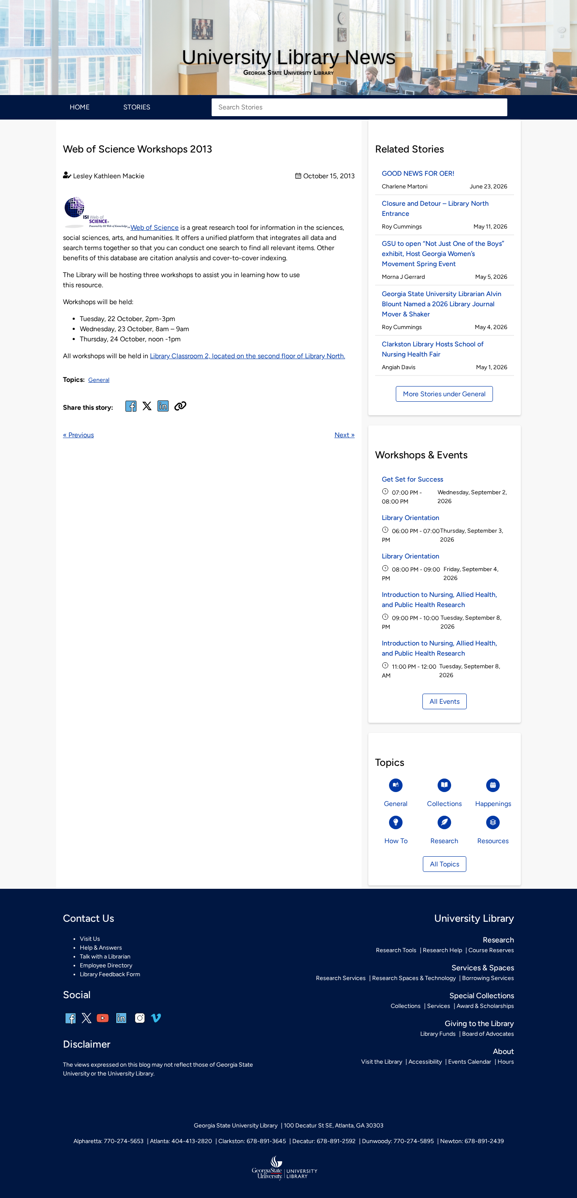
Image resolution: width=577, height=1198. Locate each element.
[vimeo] (156, 1021)
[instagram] (139, 1023)
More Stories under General (444, 394)
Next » (345, 435)
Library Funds (438, 1033)
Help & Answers (101, 947)
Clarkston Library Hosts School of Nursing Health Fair (433, 349)
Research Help (442, 950)
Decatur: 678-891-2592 (324, 1141)
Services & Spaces (483, 967)
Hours (506, 1061)
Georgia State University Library (288, 72)
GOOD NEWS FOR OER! (418, 173)
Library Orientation (410, 518)
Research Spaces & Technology (414, 978)
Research (498, 940)
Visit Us (90, 938)
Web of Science (155, 227)
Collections (406, 1006)
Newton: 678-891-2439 (472, 1141)
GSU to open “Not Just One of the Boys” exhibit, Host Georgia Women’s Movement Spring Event (443, 254)
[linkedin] (121, 1023)
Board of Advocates (488, 1033)
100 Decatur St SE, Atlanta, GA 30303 (334, 1125)
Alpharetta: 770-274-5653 (108, 1141)
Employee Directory (106, 965)
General (98, 380)
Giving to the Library (479, 1023)
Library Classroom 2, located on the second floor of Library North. (247, 356)
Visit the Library (381, 1061)
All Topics (444, 864)
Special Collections (481, 995)
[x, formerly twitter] (147, 409)
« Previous (78, 435)
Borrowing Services (488, 978)
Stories (136, 107)
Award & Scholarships (485, 1006)
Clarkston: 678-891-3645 (252, 1141)
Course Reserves (491, 950)
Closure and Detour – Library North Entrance (435, 208)
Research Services (341, 978)
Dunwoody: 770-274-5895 (398, 1141)
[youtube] (102, 1023)
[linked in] (163, 411)
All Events (445, 701)
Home (80, 107)
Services (438, 1006)
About (503, 1051)
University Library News (289, 57)
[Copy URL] (180, 407)
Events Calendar (469, 1061)
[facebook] (131, 411)
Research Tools (396, 950)
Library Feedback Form (110, 974)
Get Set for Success (412, 479)
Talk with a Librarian (105, 956)
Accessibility (425, 1061)
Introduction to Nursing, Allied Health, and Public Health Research (439, 600)
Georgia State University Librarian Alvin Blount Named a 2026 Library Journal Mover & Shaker (441, 304)
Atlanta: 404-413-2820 (181, 1141)
